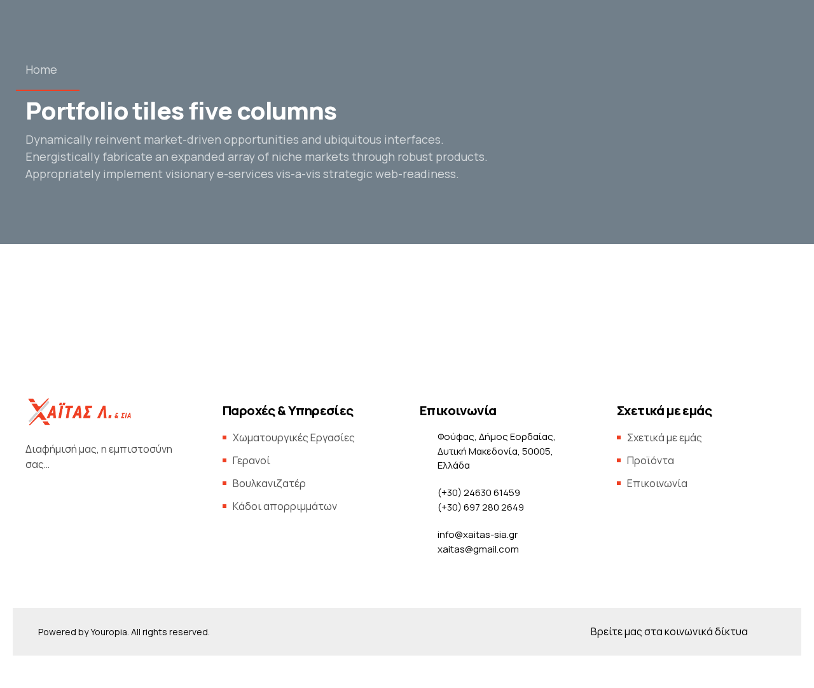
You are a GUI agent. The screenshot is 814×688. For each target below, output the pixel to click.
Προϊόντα (386, 182)
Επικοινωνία (605, 182)
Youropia (108, 632)
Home (41, 69)
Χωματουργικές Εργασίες (294, 437)
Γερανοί (251, 460)
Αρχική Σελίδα (187, 182)
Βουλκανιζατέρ (269, 483)
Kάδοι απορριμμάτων (285, 506)
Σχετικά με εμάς (499, 182)
